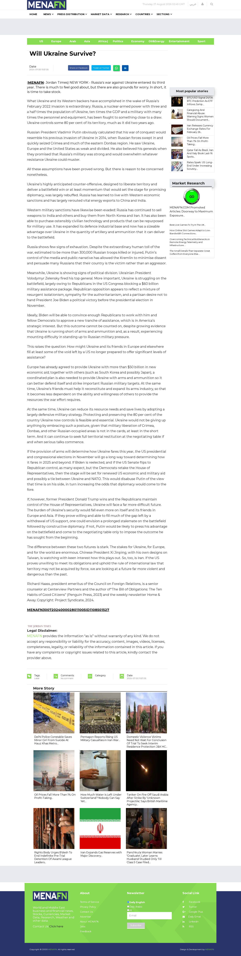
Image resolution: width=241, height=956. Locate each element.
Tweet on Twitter (101, 68)
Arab (72, 41)
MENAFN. (52, 949)
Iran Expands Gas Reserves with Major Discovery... (101, 854)
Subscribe (135, 925)
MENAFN (36, 82)
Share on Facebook (79, 68)
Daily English (137, 902)
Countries (142, 14)
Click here (56, 926)
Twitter (192, 906)
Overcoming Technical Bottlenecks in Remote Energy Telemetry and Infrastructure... (190, 242)
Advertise (85, 916)
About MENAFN (89, 921)
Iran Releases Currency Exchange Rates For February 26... (200, 129)
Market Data (100, 14)
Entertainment (174, 41)
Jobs (82, 926)
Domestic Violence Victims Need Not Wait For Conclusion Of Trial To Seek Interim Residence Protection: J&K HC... (147, 741)
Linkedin (193, 921)
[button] (202, 4)
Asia (87, 41)
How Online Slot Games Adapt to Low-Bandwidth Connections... (190, 232)
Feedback (85, 931)
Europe (56, 41)
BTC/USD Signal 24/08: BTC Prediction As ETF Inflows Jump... (200, 101)
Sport (199, 41)
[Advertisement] (121, 26)
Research (122, 14)
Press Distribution (70, 14)
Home (33, 14)
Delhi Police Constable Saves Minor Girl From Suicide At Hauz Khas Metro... (53, 740)
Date (32, 66)
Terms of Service (89, 902)
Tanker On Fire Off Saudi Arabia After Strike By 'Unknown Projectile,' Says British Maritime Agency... (147, 799)
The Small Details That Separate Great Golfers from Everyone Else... (190, 252)
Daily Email (194, 916)
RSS (191, 926)
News (47, 14)
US (37, 41)
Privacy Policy (88, 906)
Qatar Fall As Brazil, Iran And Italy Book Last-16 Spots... (200, 153)
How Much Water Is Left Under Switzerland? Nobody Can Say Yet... (100, 798)
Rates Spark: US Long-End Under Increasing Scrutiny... (200, 165)
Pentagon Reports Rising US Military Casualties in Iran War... (100, 738)
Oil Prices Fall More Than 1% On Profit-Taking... (198, 141)
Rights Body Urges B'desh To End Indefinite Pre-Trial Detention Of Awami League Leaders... (53, 857)
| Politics (117, 41)
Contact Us (86, 911)
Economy (138, 41)
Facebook (194, 902)
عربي (193, 4)
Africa (102, 41)
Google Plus (195, 911)
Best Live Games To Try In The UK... (188, 224)
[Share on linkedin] (125, 68)
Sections (163, 14)
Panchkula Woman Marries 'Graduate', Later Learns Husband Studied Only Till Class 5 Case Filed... (144, 857)
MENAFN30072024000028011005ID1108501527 (68, 610)
